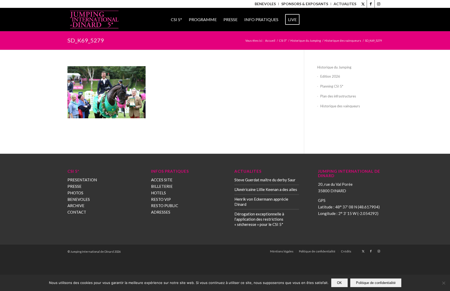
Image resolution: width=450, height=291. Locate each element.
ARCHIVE (75, 205)
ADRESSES (160, 212)
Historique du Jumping (334, 67)
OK (339, 283)
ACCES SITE (161, 179)
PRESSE (74, 186)
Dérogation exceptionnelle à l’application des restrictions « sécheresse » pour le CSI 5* (259, 219)
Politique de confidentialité (376, 283)
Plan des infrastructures (338, 96)
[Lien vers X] (363, 4)
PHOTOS (75, 192)
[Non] (443, 283)
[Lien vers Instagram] (379, 4)
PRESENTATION (82, 179)
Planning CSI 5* (331, 86)
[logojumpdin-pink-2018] (94, 19)
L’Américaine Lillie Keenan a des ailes (265, 189)
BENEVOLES (78, 199)
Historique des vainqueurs (340, 106)
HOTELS (158, 192)
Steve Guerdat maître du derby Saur (265, 179)
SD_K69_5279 (85, 40)
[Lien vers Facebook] (370, 4)
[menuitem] (265, 4)
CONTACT (76, 212)
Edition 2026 (330, 76)
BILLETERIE (162, 186)
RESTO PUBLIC (164, 205)
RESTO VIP (161, 199)
